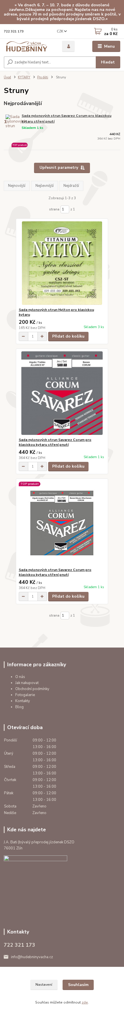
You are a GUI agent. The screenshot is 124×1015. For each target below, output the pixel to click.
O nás (20, 676)
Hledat (108, 62)
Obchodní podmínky (32, 688)
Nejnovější (16, 185)
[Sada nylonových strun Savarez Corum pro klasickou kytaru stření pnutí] (62, 393)
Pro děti (42, 77)
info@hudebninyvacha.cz (32, 957)
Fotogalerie (25, 695)
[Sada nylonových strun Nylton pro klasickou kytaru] (62, 263)
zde (85, 1002)
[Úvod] (28, 46)
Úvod (7, 77)
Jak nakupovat (27, 682)
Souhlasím (78, 984)
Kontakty (22, 701)
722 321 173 (14, 31)
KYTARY (24, 77)
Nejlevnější (44, 185)
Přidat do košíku (68, 336)
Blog (19, 707)
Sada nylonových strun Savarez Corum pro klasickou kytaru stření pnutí (66, 118)
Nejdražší (71, 185)
